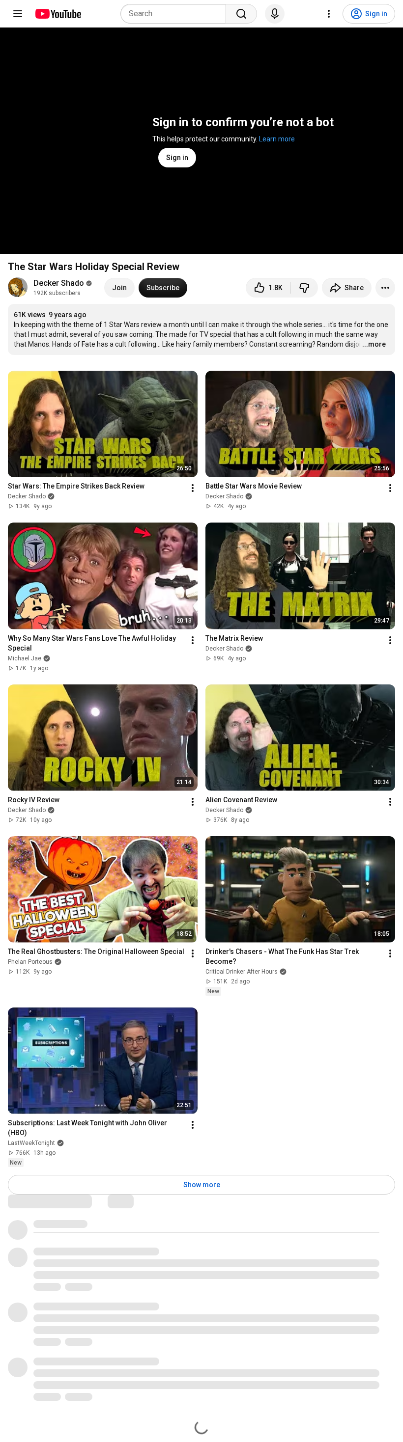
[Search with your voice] (275, 14)
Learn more (277, 139)
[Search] (241, 14)
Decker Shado (58, 283)
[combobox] (176, 14)
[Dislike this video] (304, 288)
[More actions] (385, 288)
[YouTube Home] (58, 13)
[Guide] (18, 14)
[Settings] (329, 14)
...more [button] (374, 344)
